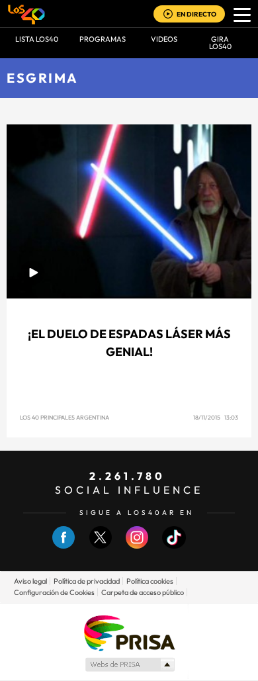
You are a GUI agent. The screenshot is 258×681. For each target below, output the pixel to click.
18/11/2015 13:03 (215, 417)
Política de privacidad (87, 581)
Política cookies (149, 581)
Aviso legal (30, 581)
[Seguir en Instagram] (137, 546)
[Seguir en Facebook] (63, 546)
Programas (102, 39)
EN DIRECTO (196, 14)
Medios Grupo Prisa (129, 664)
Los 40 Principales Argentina (64, 417)
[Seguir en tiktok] (174, 546)
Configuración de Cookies (54, 592)
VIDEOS (164, 39)
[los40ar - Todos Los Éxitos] (26, 14)
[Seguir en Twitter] (100, 546)
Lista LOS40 (36, 39)
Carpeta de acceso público (142, 592)
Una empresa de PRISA (129, 632)
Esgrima (43, 77)
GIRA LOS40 (220, 42)
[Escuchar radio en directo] (168, 15)
